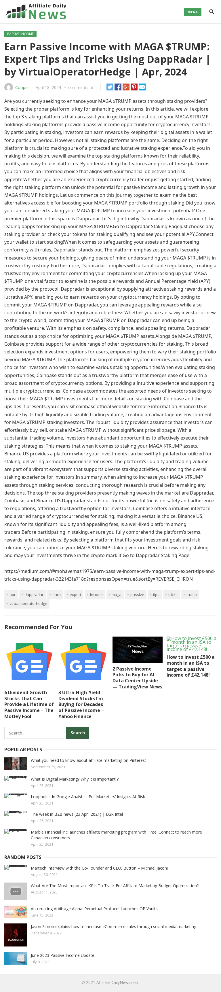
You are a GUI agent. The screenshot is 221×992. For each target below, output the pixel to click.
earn (56, 594)
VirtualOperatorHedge (28, 603)
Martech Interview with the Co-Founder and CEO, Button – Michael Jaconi (99, 868)
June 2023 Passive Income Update (62, 955)
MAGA (116, 594)
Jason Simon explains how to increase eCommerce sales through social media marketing (113, 926)
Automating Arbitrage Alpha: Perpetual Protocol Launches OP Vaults (94, 908)
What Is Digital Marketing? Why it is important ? (75, 779)
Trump (191, 594)
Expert (75, 594)
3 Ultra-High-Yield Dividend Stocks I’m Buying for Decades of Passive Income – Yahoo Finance (81, 704)
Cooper (22, 87)
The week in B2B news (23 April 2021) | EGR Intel (77, 814)
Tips (156, 594)
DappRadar (33, 594)
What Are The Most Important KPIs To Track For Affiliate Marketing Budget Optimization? (115, 885)
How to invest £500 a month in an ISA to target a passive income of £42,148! (191, 666)
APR (12, 594)
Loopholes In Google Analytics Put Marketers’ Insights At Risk (88, 796)
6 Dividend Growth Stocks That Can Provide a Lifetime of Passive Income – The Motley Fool (29, 704)
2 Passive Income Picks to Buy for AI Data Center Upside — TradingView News (137, 678)
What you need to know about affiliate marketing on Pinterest (88, 760)
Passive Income (20, 33)
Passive (137, 594)
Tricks (173, 594)
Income (96, 594)
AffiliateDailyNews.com (118, 982)
